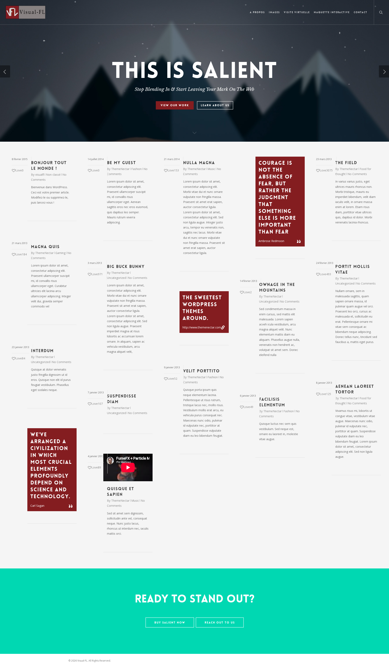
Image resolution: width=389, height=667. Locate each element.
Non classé (53, 174)
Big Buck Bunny (126, 266)
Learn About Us (215, 105)
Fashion (136, 169)
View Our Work (175, 105)
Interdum (42, 350)
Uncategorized (116, 278)
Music (211, 169)
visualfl (39, 174)
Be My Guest (121, 162)
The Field (346, 162)
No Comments (357, 174)
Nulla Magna (199, 162)
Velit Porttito (201, 371)
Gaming (60, 253)
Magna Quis (45, 246)
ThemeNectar (120, 169)
